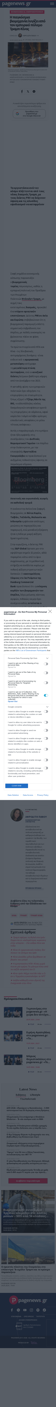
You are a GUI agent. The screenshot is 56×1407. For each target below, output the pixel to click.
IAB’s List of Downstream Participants (31, 650)
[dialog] (28, 703)
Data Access (28, 795)
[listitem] (28, 658)
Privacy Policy (42, 795)
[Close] (50, 612)
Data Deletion (13, 795)
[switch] (46, 664)
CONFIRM (16, 786)
